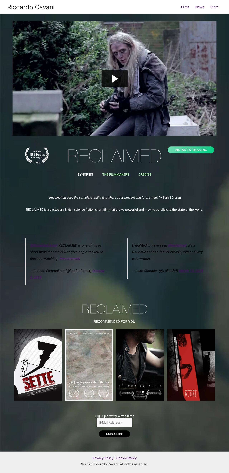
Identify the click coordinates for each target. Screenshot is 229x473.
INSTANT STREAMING (191, 150)
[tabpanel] (114, 203)
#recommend (69, 259)
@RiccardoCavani (44, 245)
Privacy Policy (102, 458)
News (199, 7)
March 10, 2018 (191, 271)
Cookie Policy (126, 458)
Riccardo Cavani (31, 7)
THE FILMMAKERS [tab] (115, 174)
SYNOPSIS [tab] (85, 174)
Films (185, 7)
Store (214, 7)
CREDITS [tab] (144, 174)
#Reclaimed (177, 245)
